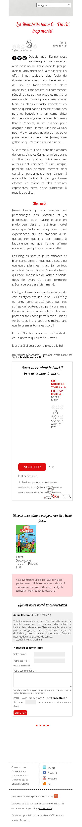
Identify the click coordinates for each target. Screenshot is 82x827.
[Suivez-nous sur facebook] (44, 773)
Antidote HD (45, 808)
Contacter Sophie (20, 783)
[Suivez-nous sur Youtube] (44, 778)
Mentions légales (20, 779)
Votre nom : (20, 654)
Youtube (52, 778)
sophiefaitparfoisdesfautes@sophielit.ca (35, 587)
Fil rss (51, 783)
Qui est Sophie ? (19, 775)
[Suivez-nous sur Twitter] (44, 767)
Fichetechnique (60, 44)
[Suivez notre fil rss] (44, 783)
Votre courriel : (21, 660)
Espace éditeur (19, 771)
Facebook (52, 773)
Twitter (51, 767)
